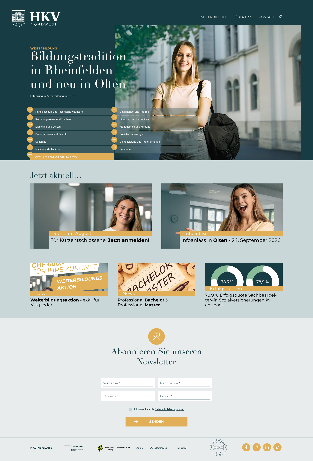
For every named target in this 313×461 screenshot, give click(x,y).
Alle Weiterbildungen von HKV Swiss (56, 156)
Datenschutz (158, 447)
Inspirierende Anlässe (47, 149)
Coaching (40, 141)
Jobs (139, 447)
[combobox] (128, 396)
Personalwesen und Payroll (51, 134)
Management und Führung (135, 126)
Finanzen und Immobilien (134, 119)
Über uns (243, 17)
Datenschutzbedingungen (169, 409)
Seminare (125, 149)
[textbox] (112, 396)
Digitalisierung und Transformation (140, 141)
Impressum (181, 447)
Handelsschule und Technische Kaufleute (59, 111)
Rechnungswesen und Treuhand (53, 119)
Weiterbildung (214, 17)
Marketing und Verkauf (48, 126)
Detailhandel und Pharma (134, 111)
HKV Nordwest (41, 447)
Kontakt (266, 17)
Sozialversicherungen (132, 134)
